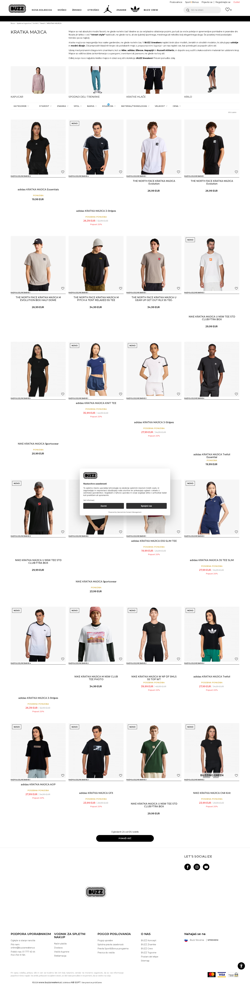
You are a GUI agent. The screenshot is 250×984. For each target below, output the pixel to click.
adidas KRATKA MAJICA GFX (96, 793)
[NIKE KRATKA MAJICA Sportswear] (38, 369)
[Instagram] (197, 867)
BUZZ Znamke (148, 944)
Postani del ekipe (149, 956)
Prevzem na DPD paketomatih (116, 18)
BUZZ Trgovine (148, 952)
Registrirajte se (222, 2)
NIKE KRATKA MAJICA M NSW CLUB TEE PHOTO (96, 678)
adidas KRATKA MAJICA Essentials (38, 189)
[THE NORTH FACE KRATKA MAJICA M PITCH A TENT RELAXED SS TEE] (96, 263)
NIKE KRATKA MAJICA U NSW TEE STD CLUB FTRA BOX (212, 318)
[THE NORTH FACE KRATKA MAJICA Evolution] (153, 147)
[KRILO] (211, 80)
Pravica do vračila (106, 952)
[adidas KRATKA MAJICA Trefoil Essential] (211, 369)
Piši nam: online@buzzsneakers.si (23, 946)
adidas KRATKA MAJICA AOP (38, 784)
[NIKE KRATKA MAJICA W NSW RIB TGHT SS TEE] (30, 403)
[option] (38, 82)
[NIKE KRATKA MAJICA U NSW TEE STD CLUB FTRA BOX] (211, 263)
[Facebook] (187, 867)
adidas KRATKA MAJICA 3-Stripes (96, 211)
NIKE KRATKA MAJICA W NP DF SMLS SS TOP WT (154, 678)
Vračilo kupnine (61, 951)
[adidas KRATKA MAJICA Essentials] (38, 147)
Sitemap (145, 960)
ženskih (192, 42)
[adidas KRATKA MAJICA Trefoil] (211, 634)
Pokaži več (125, 838)
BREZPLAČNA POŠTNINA (109, 24)
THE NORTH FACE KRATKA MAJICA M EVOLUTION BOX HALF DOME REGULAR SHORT (38, 300)
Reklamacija (60, 955)
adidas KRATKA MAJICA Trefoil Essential (211, 456)
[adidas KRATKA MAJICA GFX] (96, 750)
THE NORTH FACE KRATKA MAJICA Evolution (154, 182)
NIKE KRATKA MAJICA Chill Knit (212, 793)
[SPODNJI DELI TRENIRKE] (96, 80)
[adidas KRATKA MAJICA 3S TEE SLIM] (145, 403)
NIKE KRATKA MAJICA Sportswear (38, 443)
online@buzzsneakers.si (131, 30)
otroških (203, 42)
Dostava (58, 947)
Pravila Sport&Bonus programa (113, 948)
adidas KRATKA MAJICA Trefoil (211, 676)
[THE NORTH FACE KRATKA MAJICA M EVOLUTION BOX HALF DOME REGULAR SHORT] (38, 263)
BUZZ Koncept (148, 940)
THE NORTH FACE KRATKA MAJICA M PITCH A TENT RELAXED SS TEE (96, 299)
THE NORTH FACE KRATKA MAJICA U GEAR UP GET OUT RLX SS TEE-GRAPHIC (154, 300)
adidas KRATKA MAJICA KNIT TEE (96, 403)
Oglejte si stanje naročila (23, 940)
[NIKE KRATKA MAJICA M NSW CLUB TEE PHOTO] (96, 634)
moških (183, 42)
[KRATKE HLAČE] (153, 80)
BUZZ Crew (147, 948)
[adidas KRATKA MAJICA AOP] (38, 750)
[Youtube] (206, 867)
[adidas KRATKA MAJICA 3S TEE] (87, 181)
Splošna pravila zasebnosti (111, 944)
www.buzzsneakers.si (50, 982)
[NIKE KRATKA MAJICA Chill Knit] (211, 750)
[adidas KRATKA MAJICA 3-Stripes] (96, 147)
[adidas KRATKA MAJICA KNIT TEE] (96, 369)
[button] (202, 10)
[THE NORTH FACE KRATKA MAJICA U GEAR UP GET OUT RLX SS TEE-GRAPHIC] (153, 263)
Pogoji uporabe (105, 940)
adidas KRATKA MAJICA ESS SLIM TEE (154, 541)
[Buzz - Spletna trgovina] (17, 8)
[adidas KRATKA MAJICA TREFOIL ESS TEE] (203, 403)
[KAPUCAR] (38, 80)
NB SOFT (76, 982)
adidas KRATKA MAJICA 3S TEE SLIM (212, 560)
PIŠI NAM (111, 30)
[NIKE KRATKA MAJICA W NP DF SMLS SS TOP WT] (153, 634)
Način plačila (60, 943)
